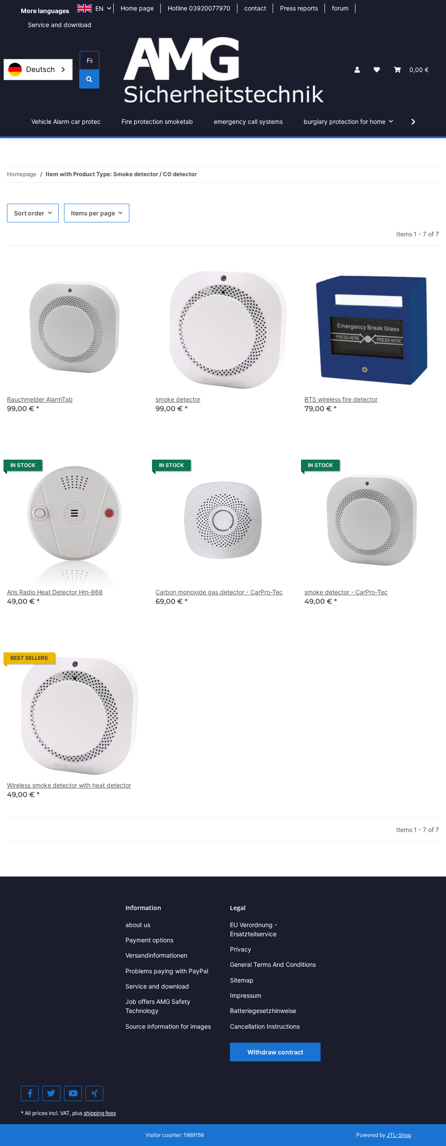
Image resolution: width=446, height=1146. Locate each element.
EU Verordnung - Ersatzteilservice (253, 929)
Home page (137, 8)
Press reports (299, 8)
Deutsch (40, 69)
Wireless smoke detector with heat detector (69, 785)
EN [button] (99, 8)
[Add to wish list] (126, 274)
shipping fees (100, 1113)
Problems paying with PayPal (166, 971)
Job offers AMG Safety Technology (157, 1006)
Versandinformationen (156, 955)
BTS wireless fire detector (341, 399)
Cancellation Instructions (265, 1026)
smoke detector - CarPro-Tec (346, 592)
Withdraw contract (275, 1052)
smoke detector (177, 399)
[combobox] (38, 69)
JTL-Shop (399, 1135)
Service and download (59, 24)
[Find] (89, 79)
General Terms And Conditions (273, 964)
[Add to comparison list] (104, 274)
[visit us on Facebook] (30, 1093)
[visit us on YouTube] (73, 1093)
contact (255, 8)
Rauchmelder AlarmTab (40, 399)
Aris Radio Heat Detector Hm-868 (55, 592)
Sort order (29, 213)
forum (340, 8)
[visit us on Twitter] (51, 1093)
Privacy (240, 949)
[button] (357, 70)
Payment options (149, 940)
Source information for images (168, 1026)
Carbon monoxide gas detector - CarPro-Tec (219, 592)
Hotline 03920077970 (199, 8)
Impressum (245, 995)
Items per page (93, 213)
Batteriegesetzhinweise (263, 1010)
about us (137, 924)
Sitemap (241, 980)
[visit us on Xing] (94, 1093)
